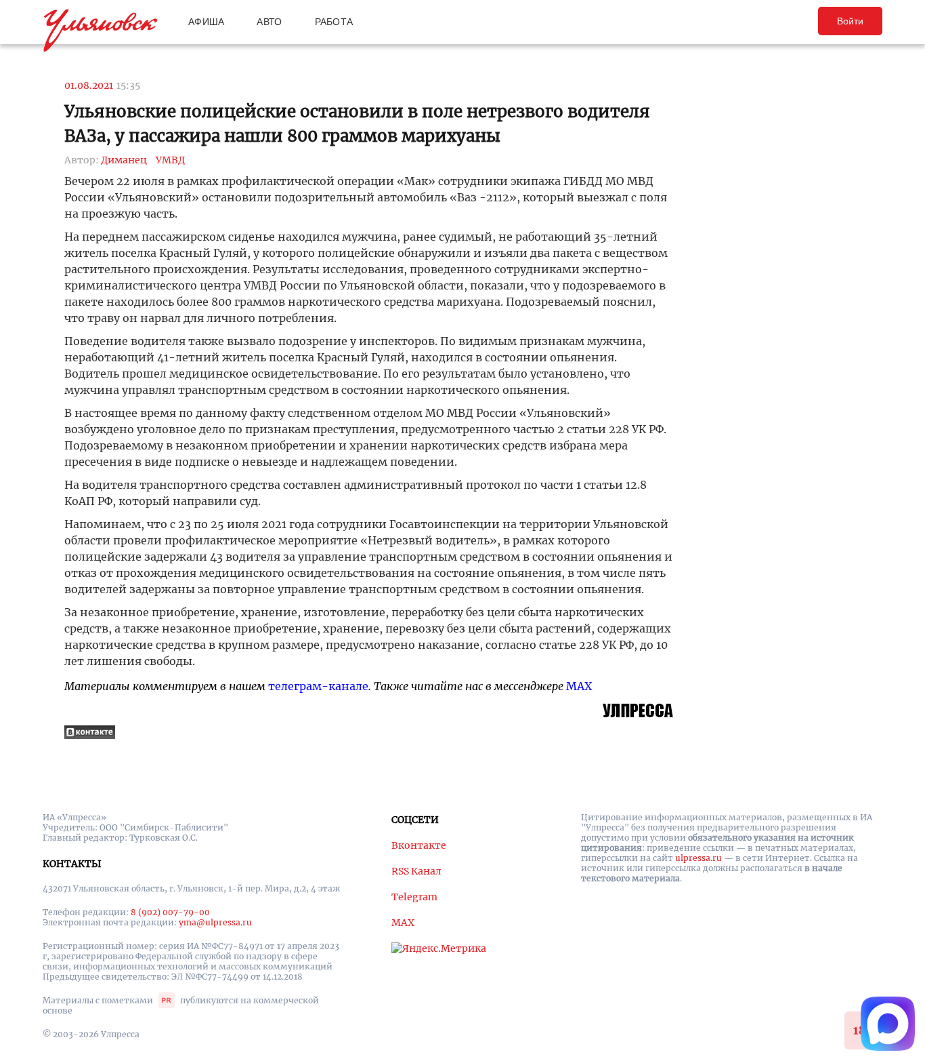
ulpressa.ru (698, 858)
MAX (579, 686)
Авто (269, 21)
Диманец (124, 160)
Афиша (206, 21)
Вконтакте (418, 845)
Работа (334, 21)
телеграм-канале (318, 686)
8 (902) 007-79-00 (170, 912)
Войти (850, 21)
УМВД (170, 160)
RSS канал (416, 871)
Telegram (414, 897)
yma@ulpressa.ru (215, 922)
